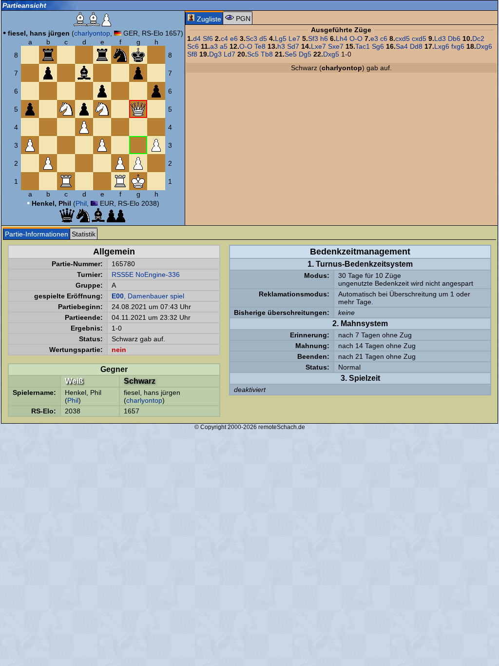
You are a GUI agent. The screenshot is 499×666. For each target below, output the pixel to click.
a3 (214, 46)
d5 (263, 38)
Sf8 (192, 54)
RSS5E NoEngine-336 (146, 274)
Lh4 (341, 38)
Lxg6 (441, 46)
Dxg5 (331, 54)
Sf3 (313, 38)
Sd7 (293, 46)
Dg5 (305, 54)
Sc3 (251, 38)
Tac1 (362, 46)
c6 (383, 38)
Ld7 (229, 54)
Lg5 (281, 38)
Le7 (294, 38)
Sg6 (378, 46)
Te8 (260, 46)
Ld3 (440, 38)
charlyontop (92, 33)
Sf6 (208, 38)
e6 (234, 38)
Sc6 (193, 46)
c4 (224, 38)
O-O (356, 38)
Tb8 (267, 54)
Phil (81, 203)
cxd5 (402, 38)
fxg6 (457, 46)
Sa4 (402, 46)
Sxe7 (336, 46)
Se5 (291, 54)
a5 (224, 46)
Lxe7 (318, 46)
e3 (374, 38)
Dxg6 (484, 46)
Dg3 (215, 54)
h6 (324, 38)
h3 (281, 46)
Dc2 (478, 38)
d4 (197, 38)
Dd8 (416, 46)
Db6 (454, 38)
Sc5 (253, 54)
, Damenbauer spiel (148, 296)
